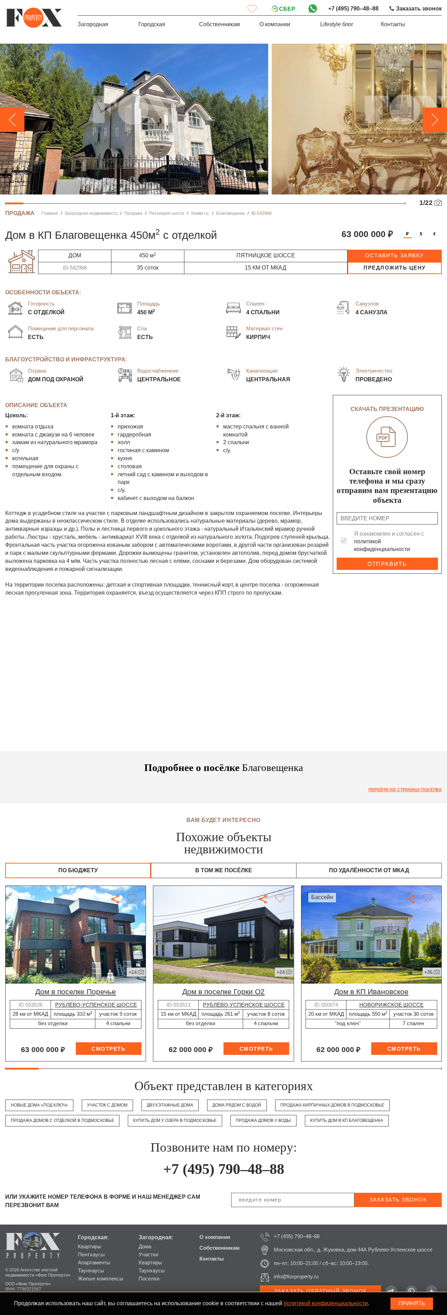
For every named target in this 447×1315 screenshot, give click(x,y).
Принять (411, 1303)
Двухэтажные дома (170, 1105)
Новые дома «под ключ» (39, 1105)
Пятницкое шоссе (166, 213)
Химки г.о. (200, 213)
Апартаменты (94, 1262)
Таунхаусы (91, 1270)
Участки (148, 1254)
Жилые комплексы (100, 1278)
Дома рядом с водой (236, 1105)
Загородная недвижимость (91, 213)
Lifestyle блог (336, 24)
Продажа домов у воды (263, 1120)
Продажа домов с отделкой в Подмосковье (62, 1120)
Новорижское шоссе (391, 1005)
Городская (151, 24)
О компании (274, 24)
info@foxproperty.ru (296, 1276)
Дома (145, 1246)
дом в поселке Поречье (75, 991)
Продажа (133, 213)
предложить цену (395, 268)
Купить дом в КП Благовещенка (346, 1120)
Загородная (93, 24)
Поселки (149, 1278)
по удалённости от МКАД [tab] (369, 870)
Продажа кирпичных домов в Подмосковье (332, 1105)
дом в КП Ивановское (371, 991)
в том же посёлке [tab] (223, 870)
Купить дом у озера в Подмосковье (175, 1120)
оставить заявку (394, 255)
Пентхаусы (91, 1254)
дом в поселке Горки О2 (223, 991)
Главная (50, 213)
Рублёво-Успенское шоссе (96, 1005)
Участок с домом (107, 1105)
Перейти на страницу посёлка (405, 789)
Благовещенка (230, 213)
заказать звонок (398, 1200)
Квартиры (89, 1246)
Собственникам (219, 24)
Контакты (393, 24)
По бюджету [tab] (78, 870)
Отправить (387, 564)
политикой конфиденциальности (326, 1303)
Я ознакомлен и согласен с (389, 541)
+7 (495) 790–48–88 (353, 9)
